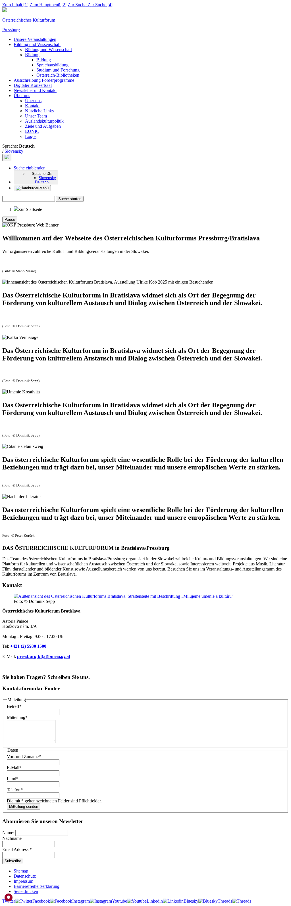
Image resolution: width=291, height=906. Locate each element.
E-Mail (14, 767)
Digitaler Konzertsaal (33, 85)
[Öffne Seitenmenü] (32, 188)
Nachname (12, 838)
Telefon (15, 789)
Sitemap (21, 871)
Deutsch (42, 182)
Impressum (23, 881)
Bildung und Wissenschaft (37, 44)
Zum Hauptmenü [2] (48, 4)
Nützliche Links (39, 110)
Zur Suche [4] (90, 4)
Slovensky (13, 151)
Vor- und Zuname (24, 756)
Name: (8, 832)
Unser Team (36, 116)
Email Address (17, 849)
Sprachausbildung (52, 64)
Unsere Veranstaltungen (35, 39)
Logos (30, 136)
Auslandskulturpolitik (44, 121)
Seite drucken (26, 891)
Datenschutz (25, 876)
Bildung (32, 54)
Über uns (22, 95)
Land (12, 778)
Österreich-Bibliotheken (57, 75)
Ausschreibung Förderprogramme (44, 80)
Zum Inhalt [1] (15, 4)
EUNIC (32, 131)
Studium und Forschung (58, 70)
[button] (29, 167)
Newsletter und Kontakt (35, 90)
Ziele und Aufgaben (43, 126)
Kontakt (32, 105)
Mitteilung (17, 717)
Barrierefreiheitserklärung (36, 886)
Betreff (14, 706)
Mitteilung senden (23, 806)
